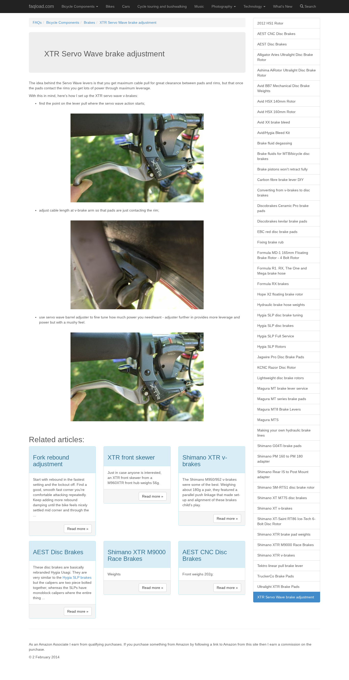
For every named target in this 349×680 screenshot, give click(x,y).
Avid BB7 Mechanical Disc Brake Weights (283, 88)
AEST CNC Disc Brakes (276, 34)
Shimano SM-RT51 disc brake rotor (286, 487)
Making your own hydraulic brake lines (284, 432)
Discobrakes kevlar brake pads (282, 221)
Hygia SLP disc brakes (275, 326)
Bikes (110, 6)
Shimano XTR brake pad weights (283, 534)
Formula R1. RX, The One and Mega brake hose (282, 270)
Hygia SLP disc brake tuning (280, 315)
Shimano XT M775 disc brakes (282, 498)
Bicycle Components (79, 6)
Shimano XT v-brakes (274, 508)
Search (310, 6)
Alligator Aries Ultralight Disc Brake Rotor (285, 57)
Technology (253, 6)
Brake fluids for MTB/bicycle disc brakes (283, 156)
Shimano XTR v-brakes (276, 555)
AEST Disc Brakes (272, 44)
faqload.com (41, 6)
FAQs (37, 22)
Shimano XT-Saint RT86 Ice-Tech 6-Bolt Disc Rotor (286, 521)
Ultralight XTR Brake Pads (278, 587)
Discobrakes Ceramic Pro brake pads (283, 208)
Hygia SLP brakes (77, 577)
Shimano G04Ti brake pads (279, 446)
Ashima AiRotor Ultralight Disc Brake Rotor (286, 72)
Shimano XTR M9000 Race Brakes (285, 545)
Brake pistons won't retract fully (282, 169)
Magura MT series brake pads (281, 399)
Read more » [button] (77, 529)
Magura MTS (267, 420)
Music (199, 6)
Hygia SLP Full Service (275, 336)
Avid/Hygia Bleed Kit (273, 133)
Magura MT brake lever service (282, 388)
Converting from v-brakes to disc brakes (283, 192)
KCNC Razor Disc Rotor (276, 367)
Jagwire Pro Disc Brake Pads (280, 357)
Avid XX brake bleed (273, 122)
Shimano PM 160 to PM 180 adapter (280, 458)
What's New (282, 6)
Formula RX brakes (273, 284)
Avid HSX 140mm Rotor (276, 101)
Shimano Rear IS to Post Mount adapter (282, 474)
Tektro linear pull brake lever (280, 566)
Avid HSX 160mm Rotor (276, 112)
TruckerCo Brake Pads (275, 576)
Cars (126, 6)
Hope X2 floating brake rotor (280, 294)
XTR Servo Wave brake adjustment (128, 22)
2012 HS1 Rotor (270, 23)
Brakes (89, 22)
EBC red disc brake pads (277, 232)
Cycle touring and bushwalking (162, 6)
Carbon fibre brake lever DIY (280, 180)
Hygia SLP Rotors (271, 346)
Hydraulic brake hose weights (281, 305)
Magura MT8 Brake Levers (279, 409)
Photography (222, 6)
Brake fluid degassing (274, 143)
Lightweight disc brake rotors (280, 378)
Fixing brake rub (270, 242)
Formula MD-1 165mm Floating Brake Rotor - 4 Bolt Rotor (282, 255)
